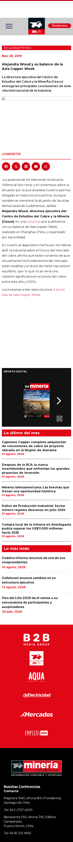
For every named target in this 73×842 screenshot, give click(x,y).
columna (33, 221)
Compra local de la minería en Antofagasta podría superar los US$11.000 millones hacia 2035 (36, 528)
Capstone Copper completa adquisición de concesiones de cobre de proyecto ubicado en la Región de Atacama (34, 446)
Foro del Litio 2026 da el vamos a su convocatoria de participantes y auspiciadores (30, 602)
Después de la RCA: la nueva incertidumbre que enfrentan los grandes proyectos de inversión (35, 469)
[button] (6, 166)
